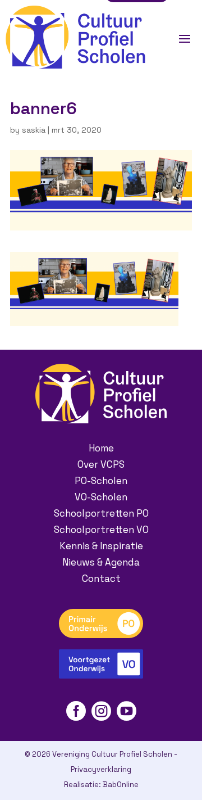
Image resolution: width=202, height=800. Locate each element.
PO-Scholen (101, 480)
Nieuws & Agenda (101, 562)
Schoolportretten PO (101, 513)
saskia (33, 130)
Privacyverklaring (101, 769)
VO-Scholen (101, 497)
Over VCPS (101, 464)
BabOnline (121, 784)
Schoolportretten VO (101, 529)
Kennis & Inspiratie (101, 546)
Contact (101, 578)
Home (101, 448)
